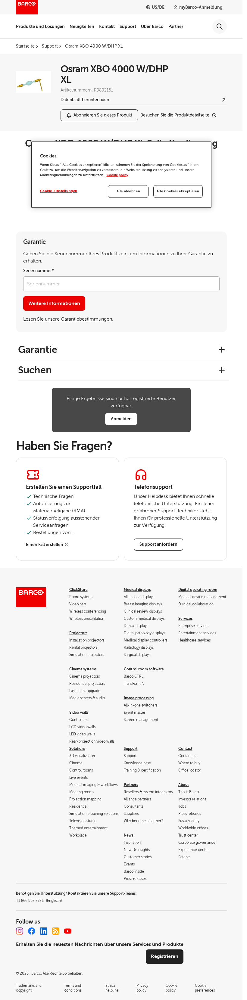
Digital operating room (197, 590)
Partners (131, 785)
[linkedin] (43, 931)
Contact (185, 749)
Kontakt (107, 26)
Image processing (139, 698)
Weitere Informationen (54, 303)
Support (128, 26)
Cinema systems (82, 669)
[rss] (55, 931)
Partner (175, 26)
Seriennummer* (38, 271)
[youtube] (67, 931)
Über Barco (152, 26)
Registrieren (164, 956)
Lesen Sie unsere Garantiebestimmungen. (68, 319)
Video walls (78, 712)
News (128, 835)
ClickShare (78, 590)
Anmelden (121, 418)
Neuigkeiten (82, 26)
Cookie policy (117, 175)
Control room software (144, 669)
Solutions (77, 749)
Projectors (78, 633)
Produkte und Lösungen (40, 26)
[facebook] (31, 931)
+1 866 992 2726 (39, 901)
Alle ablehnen (128, 191)
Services (185, 618)
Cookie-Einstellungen (58, 191)
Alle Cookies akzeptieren (178, 191)
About (183, 785)
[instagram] (19, 931)
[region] (121, 174)
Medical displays (137, 590)
